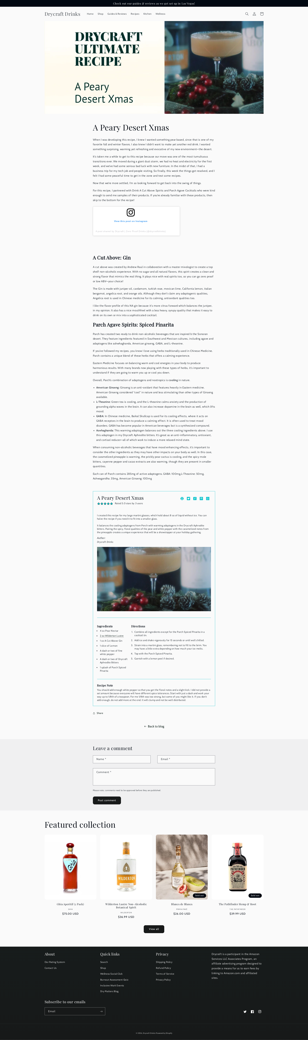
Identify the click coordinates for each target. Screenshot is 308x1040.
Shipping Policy (164, 962)
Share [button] (100, 713)
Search (104, 962)
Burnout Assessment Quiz (114, 979)
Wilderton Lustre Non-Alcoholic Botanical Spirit (126, 905)
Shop (103, 968)
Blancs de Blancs (182, 904)
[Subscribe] (101, 1011)
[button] (247, 14)
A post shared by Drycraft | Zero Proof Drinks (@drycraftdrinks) (131, 231)
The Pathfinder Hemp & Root (237, 904)
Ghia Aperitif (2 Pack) (70, 904)
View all (154, 929)
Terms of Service (165, 973)
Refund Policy (163, 968)
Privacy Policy (163, 979)
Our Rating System (55, 962)
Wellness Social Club (111, 973)
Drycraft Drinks (149, 1033)
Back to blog (156, 726)
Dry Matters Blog (109, 991)
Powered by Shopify (164, 1033)
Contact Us (51, 968)
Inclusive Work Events (112, 985)
